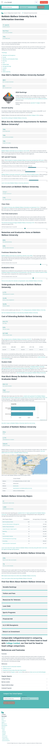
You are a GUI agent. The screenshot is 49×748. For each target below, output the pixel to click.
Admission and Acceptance (9, 55)
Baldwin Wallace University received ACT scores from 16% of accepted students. (20, 174)
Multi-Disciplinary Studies (8, 521)
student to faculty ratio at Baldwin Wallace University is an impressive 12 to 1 (22, 207)
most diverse (19, 98)
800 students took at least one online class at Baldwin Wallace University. (19, 575)
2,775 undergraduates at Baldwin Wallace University (32, 310)
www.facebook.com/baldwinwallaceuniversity (22, 488)
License (20, 672)
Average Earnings (7, 66)
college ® (8, 2)
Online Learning (6, 71)
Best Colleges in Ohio (34, 115)
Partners (3, 728)
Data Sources (4, 723)
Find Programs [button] (44, 2)
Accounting (5, 541)
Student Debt (6, 64)
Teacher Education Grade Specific (9, 543)
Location (5, 68)
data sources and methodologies (38, 672)
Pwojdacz (13, 672)
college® (4, 715)
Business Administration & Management (11, 524)
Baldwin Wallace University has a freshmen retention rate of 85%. (17, 255)
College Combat (13, 643)
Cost (4, 62)
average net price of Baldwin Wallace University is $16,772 (17, 339)
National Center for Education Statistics (12, 666)
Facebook (4, 733)
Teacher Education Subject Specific (10, 529)
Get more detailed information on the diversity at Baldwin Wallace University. (20, 312)
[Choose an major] (28, 7)
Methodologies (4, 725)
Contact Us (4, 720)
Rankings (4, 52)
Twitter (3, 730)
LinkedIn (3, 734)
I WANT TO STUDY (6, 696)
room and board (5, 358)
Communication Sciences (8, 536)
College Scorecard (7, 668)
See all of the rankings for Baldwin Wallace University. (14, 118)
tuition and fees (41, 357)
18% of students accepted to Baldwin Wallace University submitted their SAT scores (24, 160)
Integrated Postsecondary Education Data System (14, 670)
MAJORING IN (24, 696)
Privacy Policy (4, 737)
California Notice (5, 739)
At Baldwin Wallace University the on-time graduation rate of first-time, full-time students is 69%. (24, 272)
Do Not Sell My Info (6, 740)
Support (3, 722)
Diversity (5, 60)
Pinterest (4, 731)
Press (3, 719)
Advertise (3, 726)
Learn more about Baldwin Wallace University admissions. (15, 183)
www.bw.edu (15, 485)
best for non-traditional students (39, 98)
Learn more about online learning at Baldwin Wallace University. (17, 578)
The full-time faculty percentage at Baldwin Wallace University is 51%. (18, 222)
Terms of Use (4, 736)
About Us (3, 717)
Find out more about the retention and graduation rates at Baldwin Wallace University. (22, 281)
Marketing (5, 531)
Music (4, 533)
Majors (4, 70)
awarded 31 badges (35, 103)
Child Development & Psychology (9, 538)
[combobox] (36, 2)
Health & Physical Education (8, 526)
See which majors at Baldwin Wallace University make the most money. (18, 423)
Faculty (4, 57)
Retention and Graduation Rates (10, 59)
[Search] (36, 2)
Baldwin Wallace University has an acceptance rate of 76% (15, 150)
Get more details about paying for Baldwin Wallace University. (31, 372)
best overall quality (26, 98)
